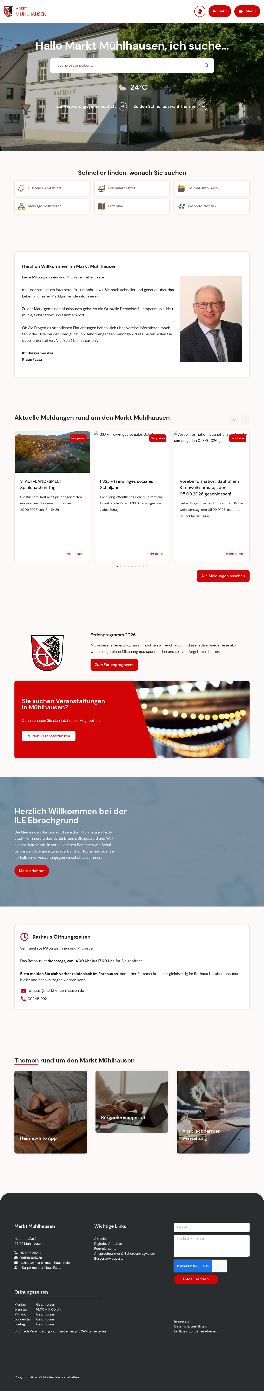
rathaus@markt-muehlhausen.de (45, 1263)
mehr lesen (75, 554)
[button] (233, 419)
